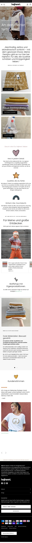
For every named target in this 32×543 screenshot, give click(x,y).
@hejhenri (18, 291)
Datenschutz (10, 526)
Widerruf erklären (12, 528)
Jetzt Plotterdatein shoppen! (11, 35)
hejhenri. (6, 536)
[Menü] (1, 4)
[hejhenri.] (16, 4)
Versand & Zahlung (22, 526)
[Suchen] (5, 4)
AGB (15, 526)
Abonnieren (16, 511)
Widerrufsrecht (4, 528)
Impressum (3, 526)
